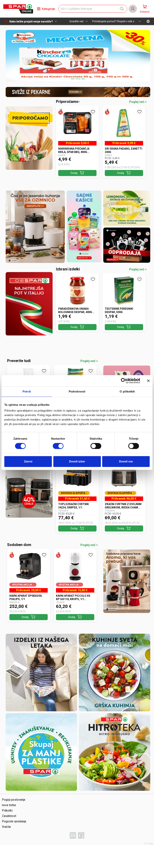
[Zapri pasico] (148, 380)
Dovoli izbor (77, 461)
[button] (18, 8)
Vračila (6, 827)
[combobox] (89, 9)
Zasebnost (9, 816)
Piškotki (7, 810)
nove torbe (9, 805)
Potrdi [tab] (27, 391)
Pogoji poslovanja (13, 799)
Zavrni (28, 461)
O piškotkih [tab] (127, 391)
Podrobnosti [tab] (77, 391)
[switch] (58, 446)
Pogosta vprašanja (14, 821)
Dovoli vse (126, 461)
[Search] (122, 9)
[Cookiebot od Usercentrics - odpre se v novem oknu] (123, 381)
